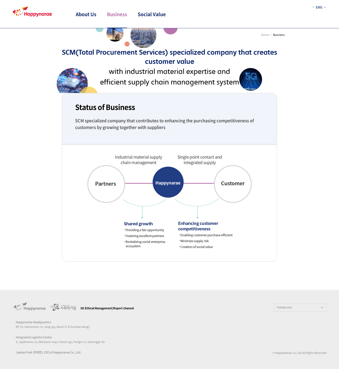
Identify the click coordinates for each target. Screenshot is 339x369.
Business (117, 14)
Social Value (152, 14)
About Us (86, 14)
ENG (319, 7)
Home (265, 35)
